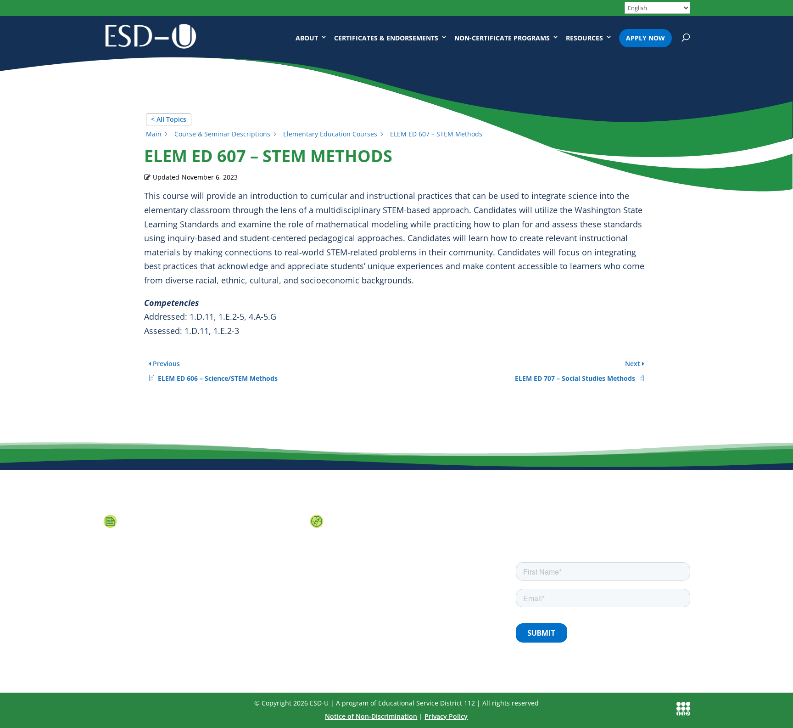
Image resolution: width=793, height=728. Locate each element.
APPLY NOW (645, 38)
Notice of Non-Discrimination (371, 716)
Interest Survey (369, 520)
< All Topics (168, 119)
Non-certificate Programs (502, 38)
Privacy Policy (446, 716)
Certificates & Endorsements (386, 38)
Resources (584, 38)
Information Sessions (177, 520)
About (307, 38)
